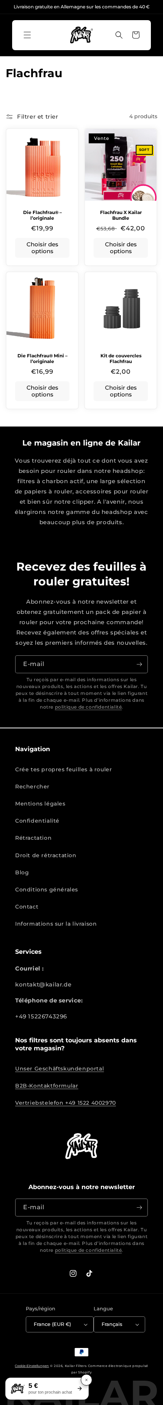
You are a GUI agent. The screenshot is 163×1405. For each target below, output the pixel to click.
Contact (26, 906)
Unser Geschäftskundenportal (59, 1068)
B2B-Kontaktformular (46, 1085)
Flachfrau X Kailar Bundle (121, 215)
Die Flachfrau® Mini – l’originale (42, 359)
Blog (22, 872)
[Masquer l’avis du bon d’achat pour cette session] (86, 1380)
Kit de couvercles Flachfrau (120, 359)
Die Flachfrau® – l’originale (42, 215)
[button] (27, 35)
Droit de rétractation (46, 855)
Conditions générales (46, 889)
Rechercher (32, 786)
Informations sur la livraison (56, 923)
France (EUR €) (52, 1324)
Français (112, 1324)
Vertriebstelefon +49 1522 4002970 (65, 1102)
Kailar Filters (75, 1366)
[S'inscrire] (139, 664)
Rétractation (33, 837)
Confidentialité (37, 820)
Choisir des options (42, 248)
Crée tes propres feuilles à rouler (63, 769)
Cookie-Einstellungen (32, 1366)
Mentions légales (40, 803)
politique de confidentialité (88, 707)
